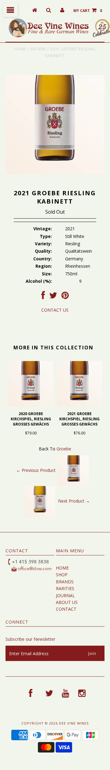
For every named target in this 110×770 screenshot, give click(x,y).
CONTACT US (54, 310)
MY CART (87, 10)
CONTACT (66, 609)
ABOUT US (67, 602)
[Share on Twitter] (53, 297)
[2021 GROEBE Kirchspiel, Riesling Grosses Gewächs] (79, 405)
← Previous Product (36, 470)
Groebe (38, 49)
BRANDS (65, 582)
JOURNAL (65, 595)
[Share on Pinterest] (65, 297)
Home (20, 49)
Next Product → (74, 501)
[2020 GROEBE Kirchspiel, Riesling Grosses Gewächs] (30, 405)
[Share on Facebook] (43, 297)
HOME (62, 568)
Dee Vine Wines (74, 723)
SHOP (62, 575)
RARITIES (65, 588)
